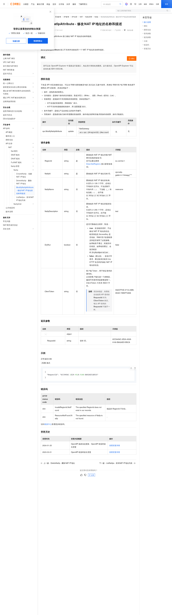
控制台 (151, 4)
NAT (81, 17)
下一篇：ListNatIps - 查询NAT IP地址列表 (115, 463)
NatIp (96, 17)
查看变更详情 (114, 445)
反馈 (92, 475)
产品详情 (118, 30)
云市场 (61, 4)
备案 (145, 4)
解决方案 (40, 4)
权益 (48, 4)
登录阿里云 (37, 41)
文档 (140, 4)
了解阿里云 (83, 4)
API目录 (74, 17)
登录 (166, 4)
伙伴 (68, 4)
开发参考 (58, 17)
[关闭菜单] (4, 4)
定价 (54, 4)
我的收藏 (130, 30)
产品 (33, 4)
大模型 (25, 4)
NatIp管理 (88, 17)
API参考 (66, 17)
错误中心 (48, 424)
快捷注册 (16, 41)
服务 (74, 4)
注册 (157, 4)
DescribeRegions (93, 164)
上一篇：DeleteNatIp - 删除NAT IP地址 (59, 463)
